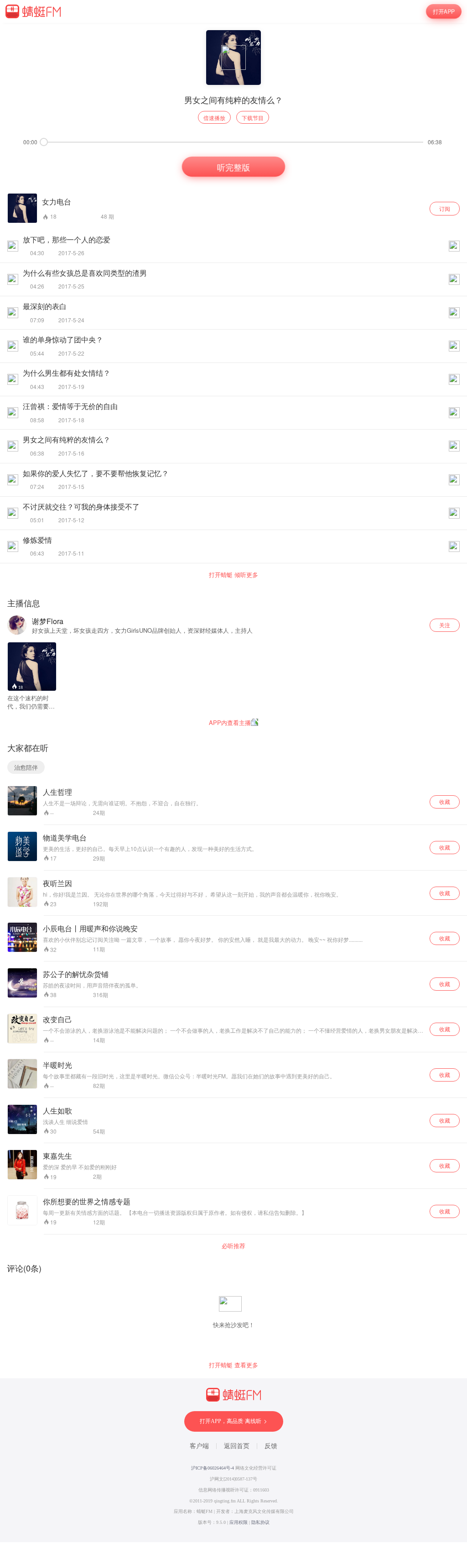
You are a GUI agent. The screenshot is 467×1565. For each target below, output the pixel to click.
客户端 (199, 1446)
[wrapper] (233, 782)
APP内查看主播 (230, 722)
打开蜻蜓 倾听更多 (233, 575)
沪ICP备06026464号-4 (212, 1467)
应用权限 (238, 1522)
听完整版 (233, 167)
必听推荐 (233, 1246)
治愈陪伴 (26, 767)
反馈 (271, 1446)
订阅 (444, 208)
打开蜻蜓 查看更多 (233, 1365)
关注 (444, 625)
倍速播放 (214, 117)
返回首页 (236, 1446)
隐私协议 (260, 1522)
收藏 (444, 801)
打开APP (443, 11)
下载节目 (253, 117)
